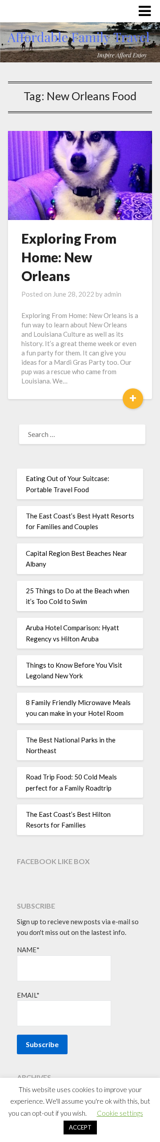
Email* (28, 995)
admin (112, 294)
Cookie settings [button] (120, 1113)
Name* (28, 950)
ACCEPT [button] (80, 1127)
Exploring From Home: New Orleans (68, 257)
